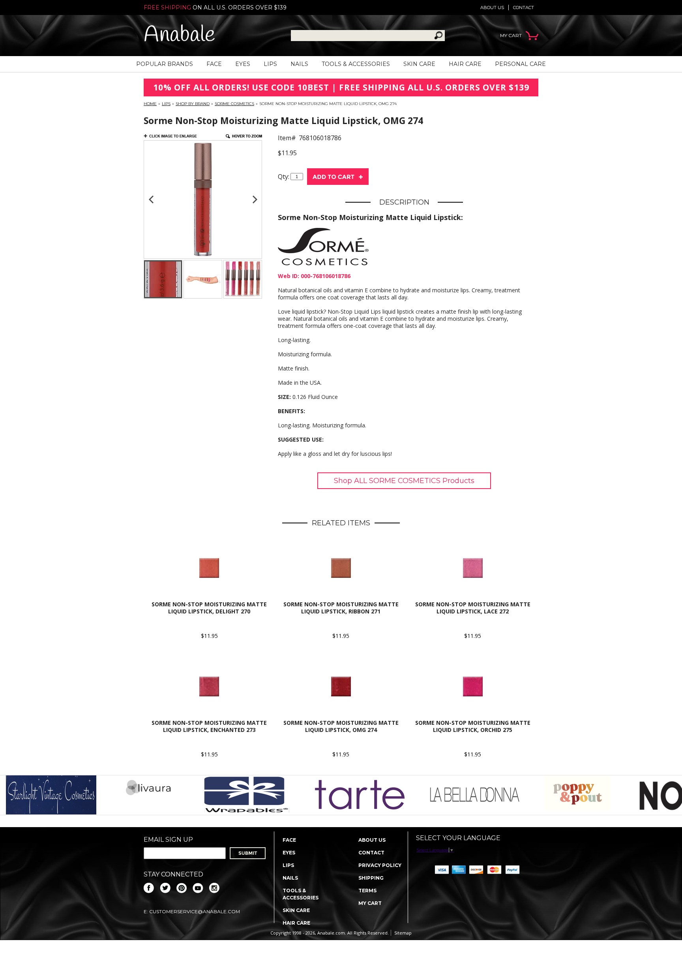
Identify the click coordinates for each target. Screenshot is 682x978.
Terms (367, 890)
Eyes (242, 64)
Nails (299, 64)
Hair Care (465, 64)
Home (150, 103)
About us (492, 7)
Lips (270, 64)
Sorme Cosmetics (234, 103)
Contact (523, 7)
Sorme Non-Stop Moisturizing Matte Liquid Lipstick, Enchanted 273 (209, 726)
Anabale (179, 35)
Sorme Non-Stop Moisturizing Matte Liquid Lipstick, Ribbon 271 (341, 607)
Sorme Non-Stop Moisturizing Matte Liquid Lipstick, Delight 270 (209, 607)
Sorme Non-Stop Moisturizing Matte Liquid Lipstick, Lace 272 (472, 607)
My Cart (370, 903)
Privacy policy (379, 865)
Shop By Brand (193, 103)
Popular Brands (164, 64)
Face (214, 64)
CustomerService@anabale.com (194, 911)
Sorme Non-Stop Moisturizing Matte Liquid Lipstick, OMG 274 (341, 726)
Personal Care (520, 64)
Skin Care (419, 64)
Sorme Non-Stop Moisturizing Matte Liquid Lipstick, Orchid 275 (472, 726)
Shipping (371, 878)
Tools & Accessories (356, 64)
